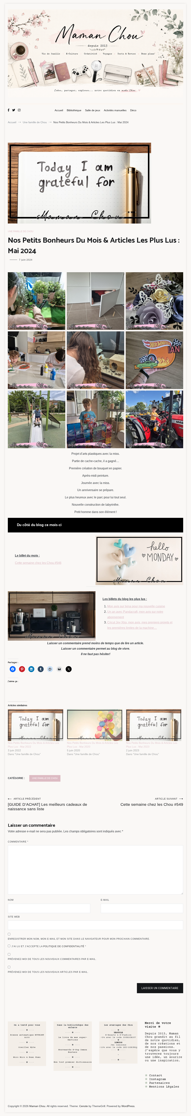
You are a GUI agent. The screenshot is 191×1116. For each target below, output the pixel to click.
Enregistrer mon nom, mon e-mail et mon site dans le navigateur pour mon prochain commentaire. (79, 939)
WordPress (127, 1106)
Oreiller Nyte (26, 1047)
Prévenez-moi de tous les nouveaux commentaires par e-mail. (52, 959)
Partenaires (159, 1083)
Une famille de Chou (20, 231)
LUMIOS (118, 1042)
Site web (14, 916)
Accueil (59, 110)
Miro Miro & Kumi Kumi (27, 1057)
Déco (133, 110)
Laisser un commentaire (160, 988)
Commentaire (18, 841)
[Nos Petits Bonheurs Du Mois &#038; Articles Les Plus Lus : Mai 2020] (94, 725)
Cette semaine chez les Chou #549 (151, 802)
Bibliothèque (74, 110)
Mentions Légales (164, 1086)
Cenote (83, 1106)
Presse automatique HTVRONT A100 (27, 1036)
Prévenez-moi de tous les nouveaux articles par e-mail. (48, 972)
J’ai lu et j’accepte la (49, 946)
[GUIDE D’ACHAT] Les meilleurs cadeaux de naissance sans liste (47, 804)
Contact (155, 1075)
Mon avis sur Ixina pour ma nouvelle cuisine (136, 606)
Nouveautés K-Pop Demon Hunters (72, 1051)
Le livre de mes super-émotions (72, 1038)
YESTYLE (118, 1032)
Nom (11, 900)
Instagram (157, 1079)
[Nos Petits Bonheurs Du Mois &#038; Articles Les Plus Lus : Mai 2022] (35, 725)
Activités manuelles (115, 110)
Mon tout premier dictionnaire (73, 1062)
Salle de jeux (92, 110)
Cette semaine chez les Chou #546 (38, 562)
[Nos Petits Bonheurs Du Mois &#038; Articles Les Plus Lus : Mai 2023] (153, 725)
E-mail (105, 900)
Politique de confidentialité (64, 946)
